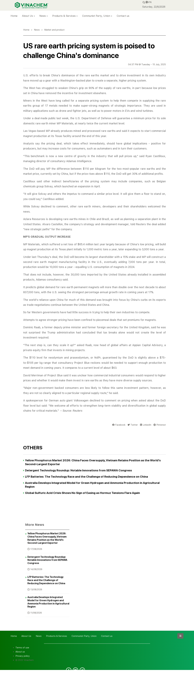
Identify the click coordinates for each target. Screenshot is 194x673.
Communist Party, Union (96, 15)
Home (14, 15)
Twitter (134, 424)
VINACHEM (21, 3)
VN (150, 2)
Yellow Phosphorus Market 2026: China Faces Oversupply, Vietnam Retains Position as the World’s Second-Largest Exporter (47, 538)
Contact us (123, 15)
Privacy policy (22, 656)
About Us (27, 15)
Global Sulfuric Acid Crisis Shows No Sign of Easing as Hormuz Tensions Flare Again (82, 493)
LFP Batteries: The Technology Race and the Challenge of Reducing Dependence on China (86, 476)
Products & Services (64, 15)
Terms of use (22, 647)
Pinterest (161, 424)
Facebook (120, 424)
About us (20, 651)
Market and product (54, 29)
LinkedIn (147, 424)
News (42, 15)
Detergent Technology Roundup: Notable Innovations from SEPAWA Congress (78, 470)
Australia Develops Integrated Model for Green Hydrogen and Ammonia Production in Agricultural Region (48, 602)
